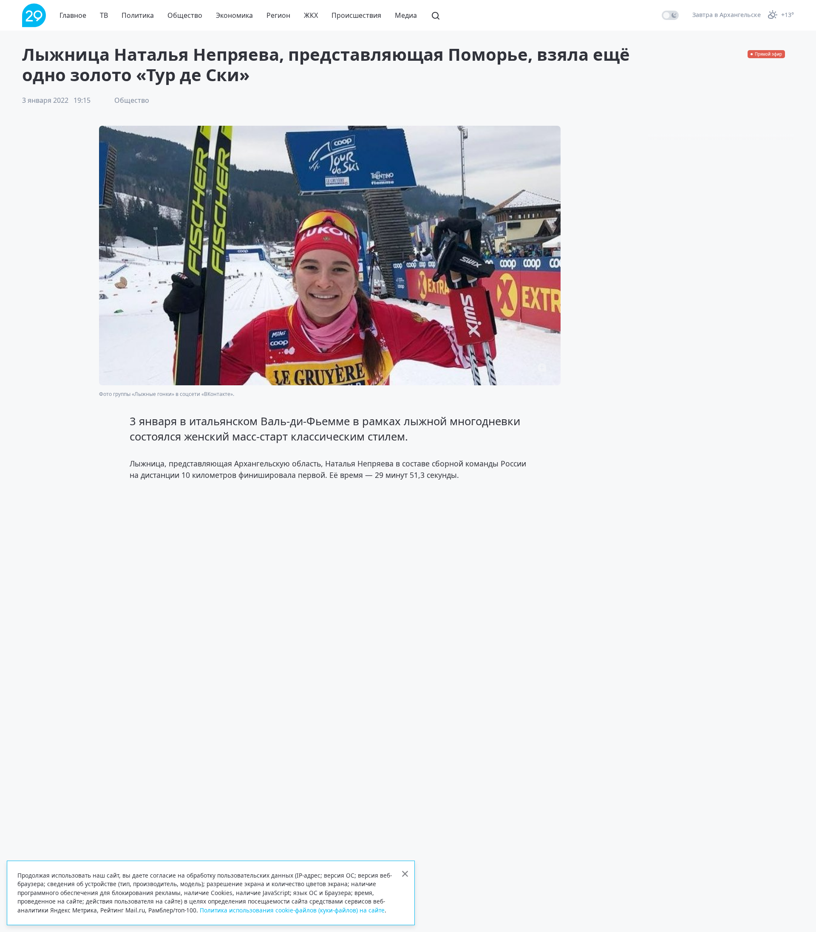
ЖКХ (311, 15)
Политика (138, 15)
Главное (73, 15)
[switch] (670, 15)
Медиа (406, 15)
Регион (278, 15)
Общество (184, 15)
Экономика (234, 15)
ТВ (104, 15)
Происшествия (356, 15)
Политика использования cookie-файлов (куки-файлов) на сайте (292, 910)
